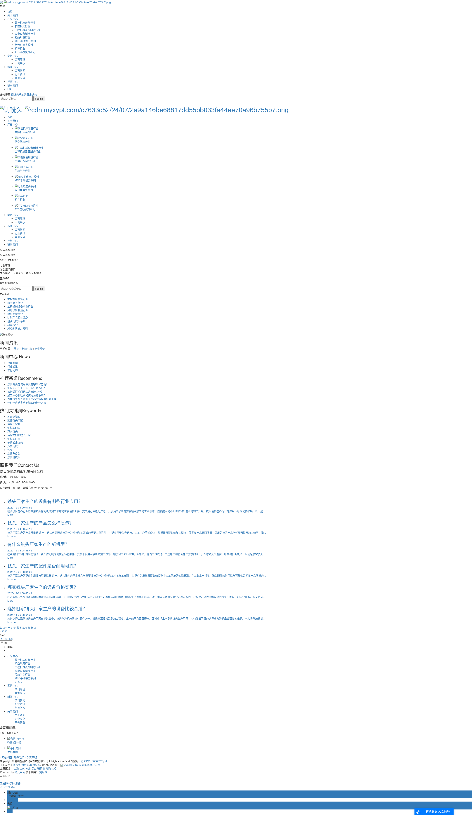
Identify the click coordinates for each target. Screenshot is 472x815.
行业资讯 (20, 74)
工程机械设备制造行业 (28, 30)
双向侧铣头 (13, 457)
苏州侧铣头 (13, 416)
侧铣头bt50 (13, 427)
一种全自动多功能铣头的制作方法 (26, 402)
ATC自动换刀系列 (25, 52)
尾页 (11, 638)
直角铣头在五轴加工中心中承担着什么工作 (31, 399)
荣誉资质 (20, 722)
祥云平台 (20, 772)
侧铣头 (15, 94)
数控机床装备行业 (25, 22)
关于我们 (12, 15)
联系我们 (12, 85)
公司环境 (20, 59)
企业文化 (20, 718)
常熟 (48, 768)
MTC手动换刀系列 (25, 41)
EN (9, 89)
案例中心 (12, 56)
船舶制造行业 (22, 37)
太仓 (54, 768)
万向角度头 (13, 446)
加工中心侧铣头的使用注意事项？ (26, 395)
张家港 (41, 768)
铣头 (10, 450)
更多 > (18, 682)
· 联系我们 (19, 757)
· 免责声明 (31, 757)
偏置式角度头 (15, 442)
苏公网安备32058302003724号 (81, 765)
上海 (16, 768)
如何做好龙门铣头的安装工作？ (25, 391)
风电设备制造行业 (25, 33)
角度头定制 (13, 424)
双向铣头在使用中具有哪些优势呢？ (28, 384)
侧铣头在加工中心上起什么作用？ (26, 388)
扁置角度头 (13, 453)
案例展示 (20, 63)
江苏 (22, 768)
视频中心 (12, 81)
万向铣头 (12, 431)
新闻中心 (12, 67)
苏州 (28, 768)
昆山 (34, 768)
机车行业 (20, 48)
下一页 (4, 638)
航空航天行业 (22, 26)
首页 (10, 11)
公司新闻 (20, 70)
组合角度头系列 (24, 44)
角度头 (23, 94)
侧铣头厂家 (13, 438)
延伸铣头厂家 (15, 420)
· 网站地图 (6, 757)
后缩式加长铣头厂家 (19, 435)
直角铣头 (32, 94)
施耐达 (43, 772)
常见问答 (20, 78)
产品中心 (12, 19)
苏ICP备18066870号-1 (94, 761)
